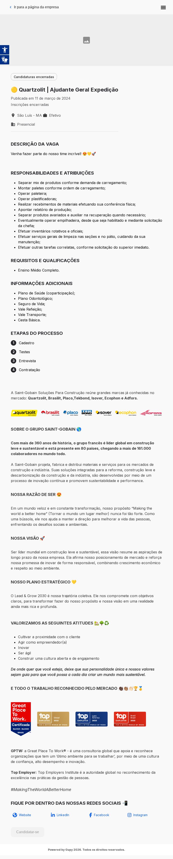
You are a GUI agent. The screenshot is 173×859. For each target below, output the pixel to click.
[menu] (163, 7)
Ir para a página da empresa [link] (36, 7)
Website (25, 815)
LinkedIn (63, 815)
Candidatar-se (27, 832)
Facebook (101, 815)
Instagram (140, 815)
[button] (163, 7)
